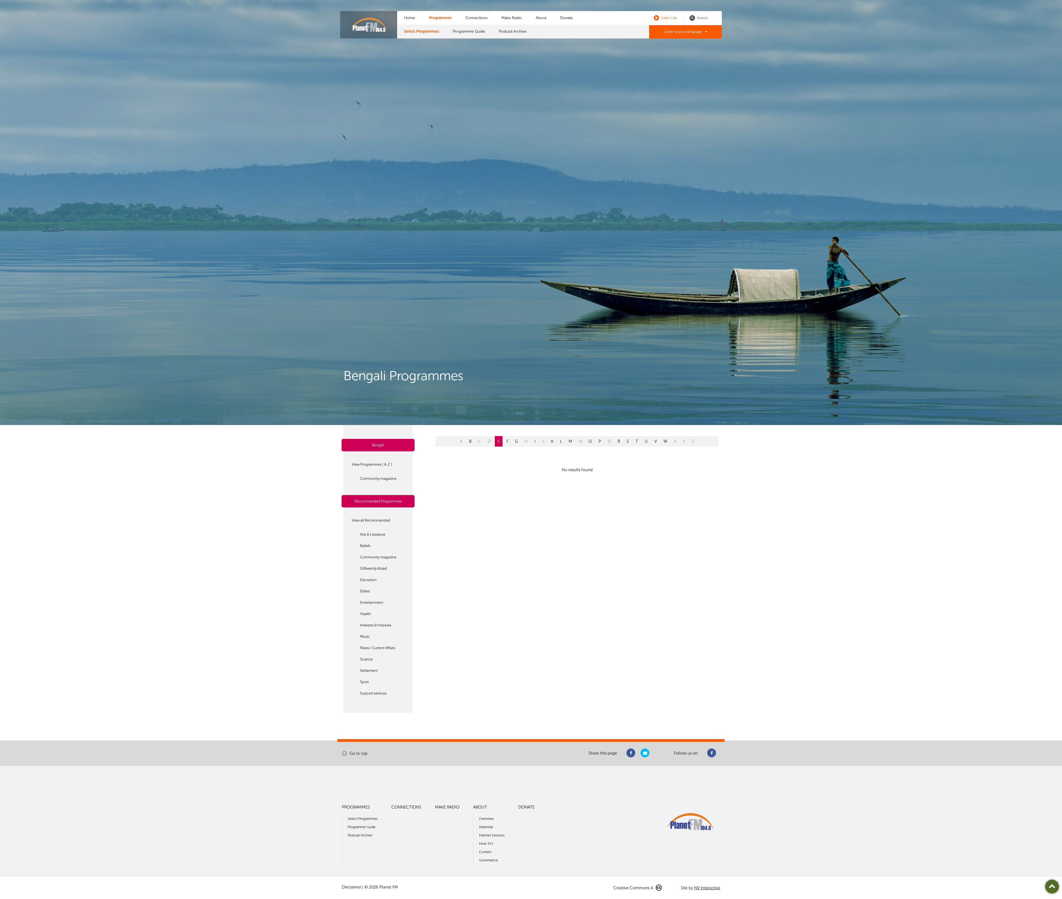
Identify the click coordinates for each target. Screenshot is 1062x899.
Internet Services (491, 835)
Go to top (358, 753)
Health (365, 614)
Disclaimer (351, 887)
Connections (476, 17)
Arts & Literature (372, 534)
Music (365, 636)
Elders (365, 591)
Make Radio (511, 17)
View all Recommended (371, 520)
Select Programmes (421, 31)
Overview (486, 819)
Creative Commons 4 (633, 887)
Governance (488, 860)
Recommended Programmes (378, 501)
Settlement (369, 671)
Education (368, 580)
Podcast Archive (513, 31)
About (541, 17)
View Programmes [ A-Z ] (372, 464)
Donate (566, 17)
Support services (373, 693)
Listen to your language (683, 32)
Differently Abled (373, 568)
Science (366, 659)
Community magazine (378, 478)
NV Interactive (707, 887)
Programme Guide (469, 31)
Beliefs (365, 546)
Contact (485, 852)
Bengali (378, 445)
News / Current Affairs (377, 648)
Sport (364, 682)
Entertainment (371, 602)
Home (409, 17)
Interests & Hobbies (375, 625)
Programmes (440, 17)
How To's (486, 843)
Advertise (486, 827)
